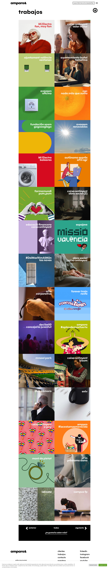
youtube (84, 560)
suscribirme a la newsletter (84, 3)
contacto (62, 557)
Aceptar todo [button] (103, 565)
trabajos (62, 554)
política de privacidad (21, 560)
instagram (85, 554)
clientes (61, 551)
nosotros (62, 560)
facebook (84, 557)
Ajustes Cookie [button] (93, 565)
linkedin (83, 551)
